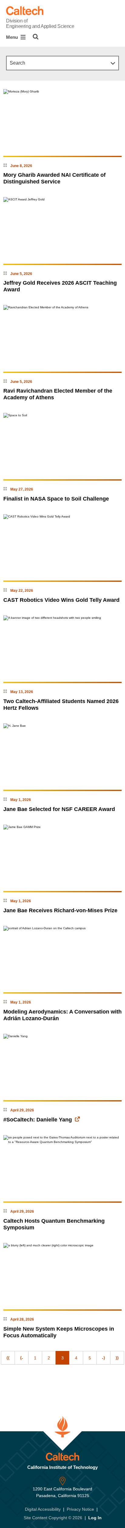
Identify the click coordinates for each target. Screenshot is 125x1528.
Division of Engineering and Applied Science (40, 23)
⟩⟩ (117, 1357)
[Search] (36, 37)
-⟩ (103, 1357)
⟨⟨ (7, 1357)
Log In (95, 1517)
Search (17, 62)
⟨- (21, 1357)
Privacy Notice (80, 1509)
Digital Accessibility (43, 1509)
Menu (12, 37)
